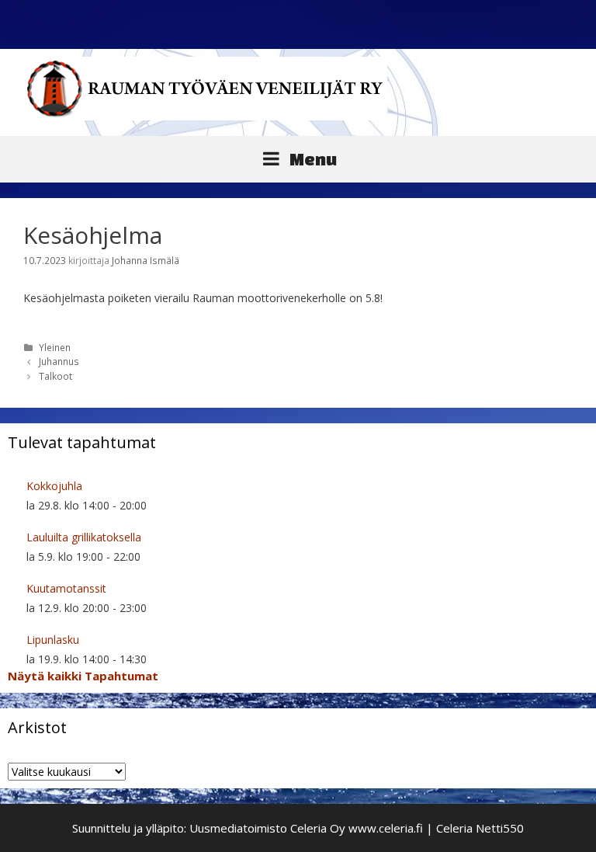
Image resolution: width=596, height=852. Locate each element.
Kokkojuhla (54, 485)
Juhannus (59, 361)
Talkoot (55, 376)
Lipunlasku (52, 639)
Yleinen (55, 347)
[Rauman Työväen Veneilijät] (205, 87)
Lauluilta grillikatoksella (83, 537)
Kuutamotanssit (66, 588)
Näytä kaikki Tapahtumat (83, 675)
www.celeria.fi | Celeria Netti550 (436, 828)
